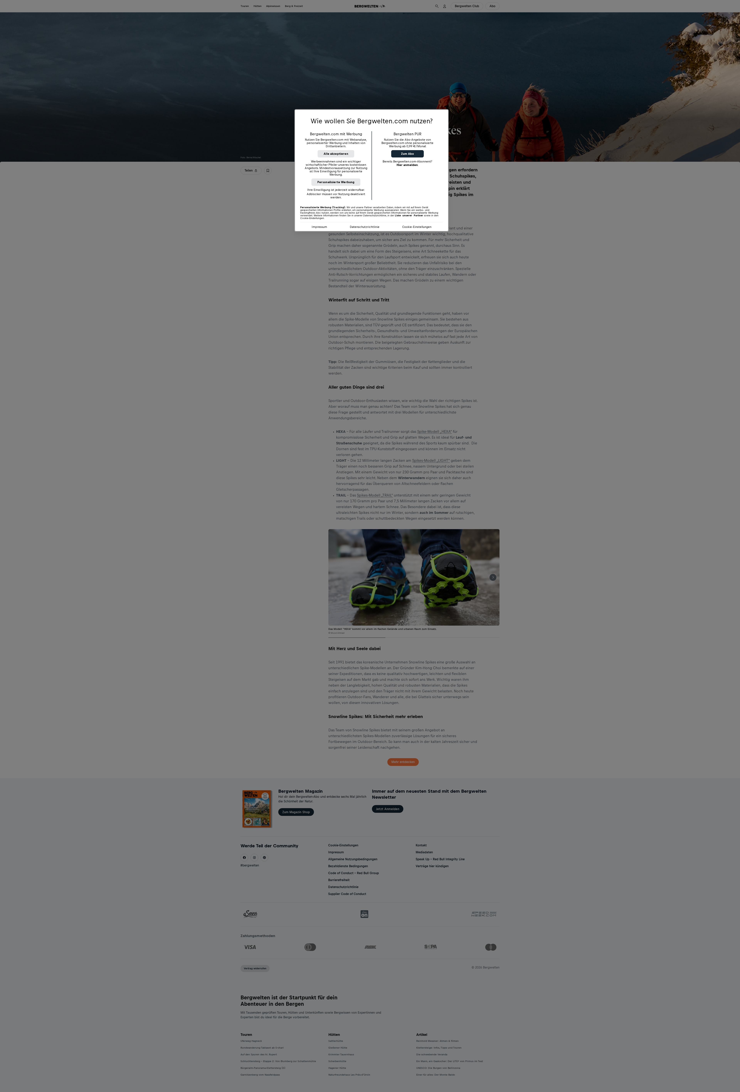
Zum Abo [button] (407, 153)
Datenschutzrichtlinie (364, 226)
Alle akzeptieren (336, 153)
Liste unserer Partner (409, 215)
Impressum (319, 226)
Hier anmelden (407, 165)
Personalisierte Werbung (336, 182)
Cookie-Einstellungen (416, 226)
